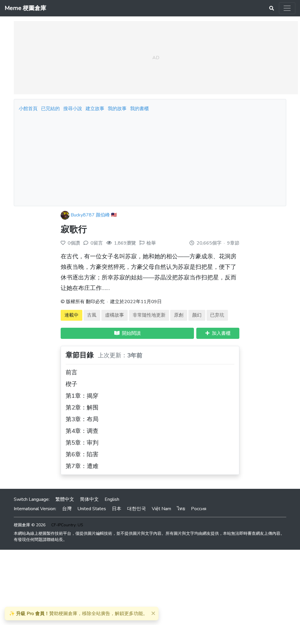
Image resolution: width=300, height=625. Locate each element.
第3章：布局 (82, 419)
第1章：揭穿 (82, 396)
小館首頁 (28, 108)
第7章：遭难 (82, 466)
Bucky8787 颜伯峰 (90, 215)
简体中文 (89, 499)
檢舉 (151, 243)
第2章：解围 (82, 407)
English (112, 499)
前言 (71, 372)
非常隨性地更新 (149, 315)
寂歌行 (74, 229)
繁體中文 (64, 499)
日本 (116, 509)
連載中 (71, 315)
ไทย (181, 509)
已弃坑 (217, 315)
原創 (178, 315)
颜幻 (197, 315)
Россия (198, 509)
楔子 (71, 384)
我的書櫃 (139, 108)
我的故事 (117, 108)
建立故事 (95, 108)
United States (91, 509)
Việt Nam (161, 509)
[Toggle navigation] (287, 8)
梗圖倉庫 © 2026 (29, 525)
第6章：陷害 (82, 454)
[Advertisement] (150, 157)
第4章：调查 (82, 431)
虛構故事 (114, 315)
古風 (91, 315)
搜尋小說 (73, 108)
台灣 (66, 509)
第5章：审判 (82, 443)
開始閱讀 (130, 333)
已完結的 (50, 108)
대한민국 (136, 509)
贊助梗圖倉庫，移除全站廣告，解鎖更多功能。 (78, 613)
